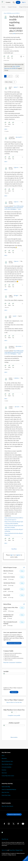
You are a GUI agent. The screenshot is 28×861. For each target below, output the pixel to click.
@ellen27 (16, 87)
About (3, 755)
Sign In (23, 2)
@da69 (14, 316)
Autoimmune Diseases (9, 583)
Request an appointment (14, 643)
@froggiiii (16, 295)
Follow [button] (22, 571)
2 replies (6, 400)
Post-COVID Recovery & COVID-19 (11, 13)
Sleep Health (6, 595)
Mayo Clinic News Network (7, 806)
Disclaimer (4, 770)
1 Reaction (7, 193)
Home (3, 7)
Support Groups (12, 7)
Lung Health (6, 589)
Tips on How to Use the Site (14, 702)
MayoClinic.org (5, 839)
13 (17, 76)
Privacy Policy (12, 850)
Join (18, 2)
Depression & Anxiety (9, 577)
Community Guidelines (6, 767)
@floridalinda (18, 346)
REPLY (6, 129)
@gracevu (16, 167)
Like (4, 57)
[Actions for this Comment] (22, 123)
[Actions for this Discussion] (23, 56)
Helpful (8, 57)
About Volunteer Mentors (7, 764)
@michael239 (19, 137)
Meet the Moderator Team (7, 761)
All (24, 567)
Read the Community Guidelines (12, 662)
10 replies (7, 131)
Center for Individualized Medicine (9, 789)
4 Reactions (7, 369)
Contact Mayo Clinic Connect (8, 775)
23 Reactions (6, 60)
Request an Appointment (14, 814)
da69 (15, 33)
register (18, 555)
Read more (14, 692)
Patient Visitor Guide (6, 795)
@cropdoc (17, 406)
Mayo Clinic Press (5, 792)
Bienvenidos (14, 737)
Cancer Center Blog (6, 786)
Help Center (4, 772)
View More (14, 549)
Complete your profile (14, 715)
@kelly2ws (16, 378)
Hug (12, 57)
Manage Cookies (19, 850)
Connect (7, 2)
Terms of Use (4, 850)
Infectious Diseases (8, 571)
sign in (12, 555)
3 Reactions (7, 126)
